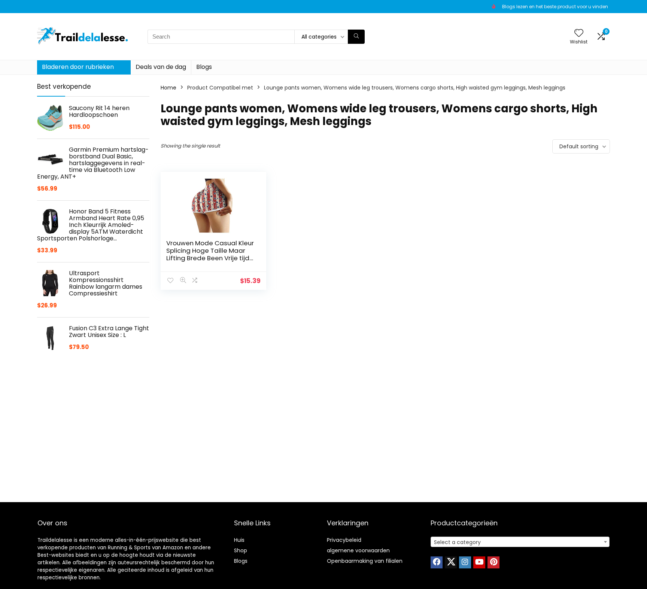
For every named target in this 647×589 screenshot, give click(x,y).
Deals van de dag (161, 67)
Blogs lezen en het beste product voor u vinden (555, 6)
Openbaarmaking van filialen (365, 561)
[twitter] (451, 562)
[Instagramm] (465, 562)
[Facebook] (437, 562)
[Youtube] (479, 562)
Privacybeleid (344, 540)
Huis (239, 540)
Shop (240, 550)
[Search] (356, 37)
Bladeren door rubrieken (78, 67)
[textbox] (520, 542)
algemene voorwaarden (358, 550)
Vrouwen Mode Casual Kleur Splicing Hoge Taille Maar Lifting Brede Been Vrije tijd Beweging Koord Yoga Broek (210, 258)
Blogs (204, 67)
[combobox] (520, 542)
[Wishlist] (578, 33)
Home (168, 87)
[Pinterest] (493, 562)
